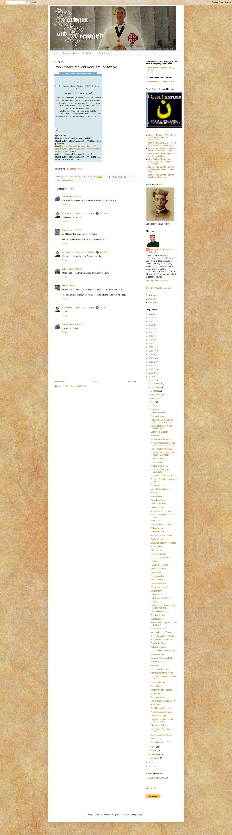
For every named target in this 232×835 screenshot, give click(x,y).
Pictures (154, 602)
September (156, 395)
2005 (151, 766)
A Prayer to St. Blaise (160, 725)
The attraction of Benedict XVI (163, 651)
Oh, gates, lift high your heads (163, 543)
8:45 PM (103, 252)
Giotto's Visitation (158, 413)
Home (55, 53)
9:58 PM (70, 285)
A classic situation (158, 647)
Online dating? (157, 594)
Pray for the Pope (158, 643)
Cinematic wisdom (159, 458)
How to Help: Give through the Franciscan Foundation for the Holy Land (161, 169)
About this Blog (70, 53)
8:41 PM (78, 230)
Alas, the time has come (161, 558)
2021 (151, 329)
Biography (104, 53)
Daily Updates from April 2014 (161, 82)
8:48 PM (78, 269)
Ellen (64, 285)
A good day (155, 665)
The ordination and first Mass (163, 476)
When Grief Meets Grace (161, 742)
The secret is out (158, 682)
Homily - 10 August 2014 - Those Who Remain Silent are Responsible (162, 137)
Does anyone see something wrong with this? (163, 606)
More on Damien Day (160, 611)
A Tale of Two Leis (158, 628)
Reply (64, 204)
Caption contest (157, 507)
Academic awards (158, 697)
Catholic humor (157, 532)
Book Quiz (155, 493)
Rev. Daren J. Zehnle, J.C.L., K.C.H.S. (78, 213)
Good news (156, 521)
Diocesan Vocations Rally (162, 658)
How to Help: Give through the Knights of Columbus (161, 176)
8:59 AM (78, 324)
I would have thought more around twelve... (162, 720)
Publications (88, 53)
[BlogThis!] (116, 176)
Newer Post (60, 382)
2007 (151, 380)
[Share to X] (119, 176)
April (153, 747)
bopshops (121, 815)
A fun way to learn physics (162, 673)
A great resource (158, 500)
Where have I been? (159, 587)
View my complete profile (156, 280)
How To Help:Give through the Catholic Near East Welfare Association (161, 161)
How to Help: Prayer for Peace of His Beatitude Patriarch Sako (162, 149)
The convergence (158, 583)
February (155, 754)
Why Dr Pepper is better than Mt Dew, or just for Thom (163, 444)
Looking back (156, 462)
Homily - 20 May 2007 (160, 565)
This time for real (158, 615)
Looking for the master (160, 669)
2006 (151, 763)
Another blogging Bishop (161, 690)
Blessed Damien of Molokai (162, 636)
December (156, 384)
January (154, 758)
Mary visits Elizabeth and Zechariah (161, 427)
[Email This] (113, 176)
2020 (151, 332)
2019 (151, 336)
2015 (151, 351)
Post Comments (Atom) (76, 386)
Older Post (131, 382)
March (154, 751)
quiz (68, 111)
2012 (151, 362)
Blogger (140, 815)
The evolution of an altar (161, 524)
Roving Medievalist (74, 169)
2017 (151, 343)
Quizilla (58, 136)
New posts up (156, 496)
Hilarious (154, 561)
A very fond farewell (159, 569)
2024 (151, 318)
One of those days (158, 716)
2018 (151, 340)
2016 (151, 347)
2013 (151, 358)
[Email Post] (108, 177)
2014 (151, 354)
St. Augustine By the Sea (161, 640)
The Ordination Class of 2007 (163, 701)
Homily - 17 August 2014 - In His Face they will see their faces (162, 144)
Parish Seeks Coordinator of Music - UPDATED (163, 453)
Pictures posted (157, 576)
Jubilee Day (156, 739)
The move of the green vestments (160, 471)
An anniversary (157, 485)
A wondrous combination (161, 712)
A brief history (156, 550)
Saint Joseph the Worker (161, 735)
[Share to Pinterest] (125, 176)
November (156, 387)
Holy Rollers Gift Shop (160, 598)
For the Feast (156, 686)
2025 (151, 314)
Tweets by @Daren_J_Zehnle (158, 288)
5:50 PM (78, 197)
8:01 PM (103, 213)
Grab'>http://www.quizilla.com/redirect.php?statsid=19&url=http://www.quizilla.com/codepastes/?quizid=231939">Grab (77, 157)
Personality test (68, 180)
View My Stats (152, 788)
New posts (155, 435)
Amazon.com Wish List (158, 778)
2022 (151, 325)
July (153, 402)
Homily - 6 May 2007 (159, 662)
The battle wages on (159, 416)
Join (64, 136)
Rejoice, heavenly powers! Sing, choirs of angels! (162, 421)
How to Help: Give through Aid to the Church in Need (162, 155)
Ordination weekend (159, 504)
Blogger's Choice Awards (161, 439)
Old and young (157, 528)
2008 (151, 377)
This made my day (158, 554)
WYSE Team (156, 693)
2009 (151, 373)
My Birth (151, 299)
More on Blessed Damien (162, 632)
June (153, 406)
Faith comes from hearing (162, 535)
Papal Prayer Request (160, 708)
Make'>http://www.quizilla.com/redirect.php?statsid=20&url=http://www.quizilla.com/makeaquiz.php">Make (78, 141)
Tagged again (157, 572)
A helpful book (157, 580)
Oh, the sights (156, 591)
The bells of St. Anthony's (161, 449)
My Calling (153, 302)
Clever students (157, 654)
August (154, 398)
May (153, 409)
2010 (151, 369)
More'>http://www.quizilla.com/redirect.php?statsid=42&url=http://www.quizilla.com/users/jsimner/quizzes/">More (78, 149)
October (154, 391)
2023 (151, 321)
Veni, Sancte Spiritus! (160, 489)
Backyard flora (157, 546)
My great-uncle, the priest (161, 511)
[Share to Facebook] (122, 176)
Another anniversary (159, 466)
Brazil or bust (156, 704)
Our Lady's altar (157, 539)
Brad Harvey (68, 230)
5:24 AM (103, 308)
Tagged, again (157, 619)
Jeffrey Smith (68, 197)
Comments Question (159, 432)
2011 (151, 366)
